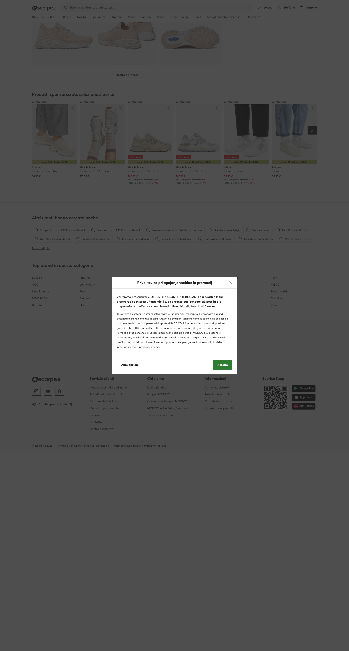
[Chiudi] (230, 282)
